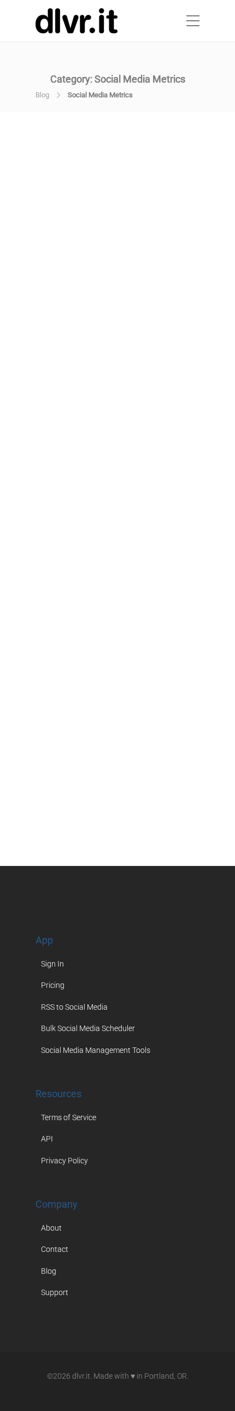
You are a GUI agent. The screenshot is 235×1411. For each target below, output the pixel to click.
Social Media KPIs (83, 767)
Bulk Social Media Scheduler (88, 1028)
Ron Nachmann (89, 328)
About (51, 1227)
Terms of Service (68, 1117)
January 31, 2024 (153, 328)
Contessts (156, 422)
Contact (54, 1249)
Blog (42, 95)
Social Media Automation (98, 442)
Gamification (142, 432)
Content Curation (99, 422)
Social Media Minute (88, 786)
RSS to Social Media (74, 1007)
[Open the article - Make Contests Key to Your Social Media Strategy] (117, 224)
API (47, 1138)
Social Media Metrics (133, 776)
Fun (108, 432)
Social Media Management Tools (95, 1050)
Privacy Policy (64, 1160)
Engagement (75, 432)
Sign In (52, 963)
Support (54, 1292)
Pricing (52, 985)
